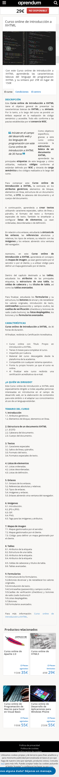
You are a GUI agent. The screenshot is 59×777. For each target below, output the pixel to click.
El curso (8, 91)
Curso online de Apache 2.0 (13, 652)
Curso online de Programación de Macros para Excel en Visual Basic (14, 707)
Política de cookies (30, 748)
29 (51, 672)
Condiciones (21, 91)
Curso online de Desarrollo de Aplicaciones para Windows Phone (41, 707)
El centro (36, 91)
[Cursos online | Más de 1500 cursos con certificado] (29, 2)
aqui (3, 763)
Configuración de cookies (29, 751)
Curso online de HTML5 (40, 652)
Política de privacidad (29, 745)
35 (24, 672)
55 (24, 725)
